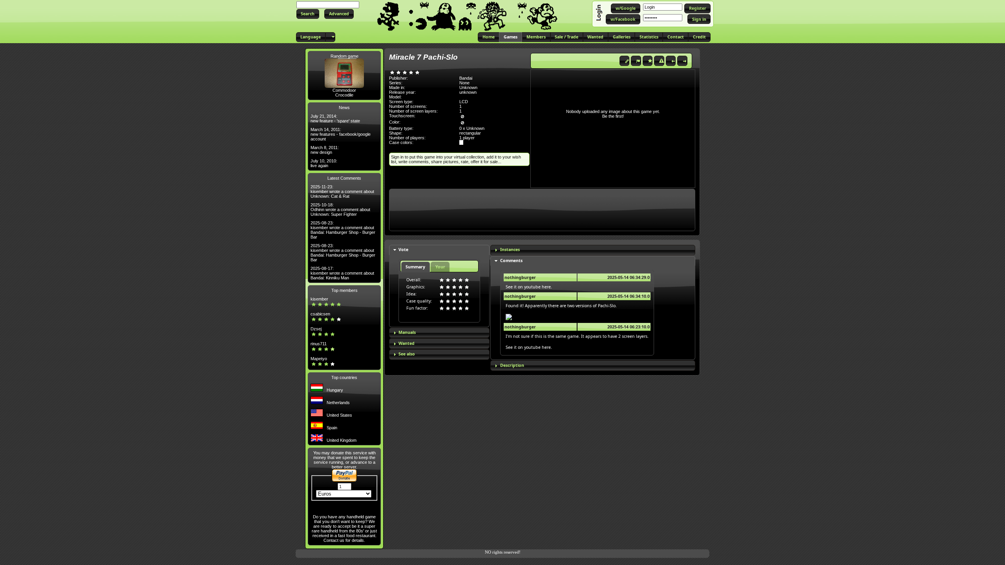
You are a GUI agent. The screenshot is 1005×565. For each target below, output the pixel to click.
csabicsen (320, 314)
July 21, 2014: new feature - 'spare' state (335, 118)
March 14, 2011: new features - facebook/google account (341, 134)
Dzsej (316, 328)
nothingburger (520, 277)
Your (440, 267)
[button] (307, 14)
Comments (511, 260)
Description (512, 365)
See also (406, 354)
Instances (510, 249)
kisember (319, 299)
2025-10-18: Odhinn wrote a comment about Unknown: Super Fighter (340, 209)
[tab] (439, 250)
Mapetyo (319, 358)
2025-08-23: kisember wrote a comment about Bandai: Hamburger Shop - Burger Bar (343, 230)
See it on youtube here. (529, 287)
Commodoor (344, 90)
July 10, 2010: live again (324, 163)
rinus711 (319, 343)
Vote (403, 249)
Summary (415, 267)
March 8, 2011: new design (325, 150)
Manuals (407, 332)
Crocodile (344, 95)
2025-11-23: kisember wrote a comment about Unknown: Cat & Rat (342, 191)
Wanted (406, 343)
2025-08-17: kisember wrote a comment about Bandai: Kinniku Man (342, 273)
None (464, 82)
